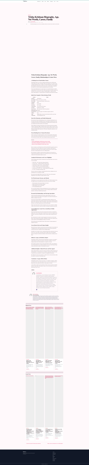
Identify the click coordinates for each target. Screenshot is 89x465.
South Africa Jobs (54, 458)
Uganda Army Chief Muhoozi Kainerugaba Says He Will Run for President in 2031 (58, 431)
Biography (27, 359)
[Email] (36, 289)
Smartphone (54, 459)
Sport (45, 1)
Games (53, 457)
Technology (51, 1)
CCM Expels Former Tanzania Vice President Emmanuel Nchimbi (49, 431)
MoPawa (24, 451)
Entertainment (54, 454)
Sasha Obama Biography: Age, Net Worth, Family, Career (58, 362)
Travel (54, 1)
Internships (54, 460)
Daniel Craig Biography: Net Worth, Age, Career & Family (41, 141)
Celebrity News (39, 1)
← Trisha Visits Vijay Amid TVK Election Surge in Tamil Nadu (33, 443)
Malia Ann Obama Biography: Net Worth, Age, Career (48, 361)
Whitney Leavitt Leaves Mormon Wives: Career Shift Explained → (55, 443)
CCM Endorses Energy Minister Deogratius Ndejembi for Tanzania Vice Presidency (39, 431)
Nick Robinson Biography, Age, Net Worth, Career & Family (41, 142)
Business (48, 1)
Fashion (42, 1)
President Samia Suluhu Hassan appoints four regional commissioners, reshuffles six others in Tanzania (30, 432)
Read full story (28, 369)
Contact (57, 1)
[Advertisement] (44, 8)
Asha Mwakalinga (33, 21)
